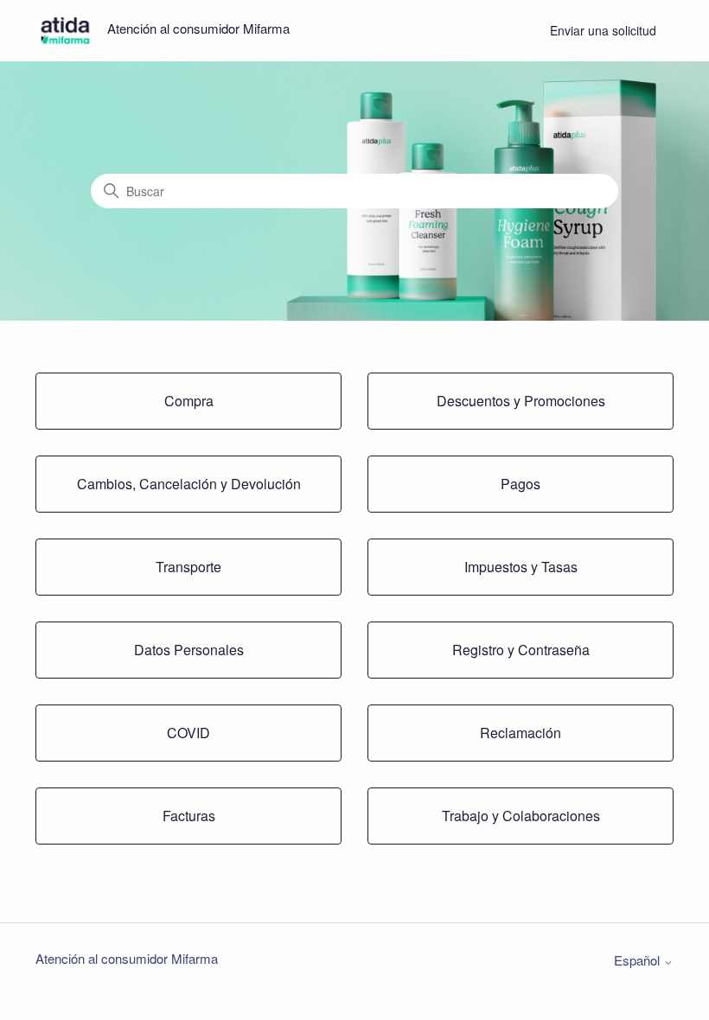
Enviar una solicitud (603, 30)
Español (638, 960)
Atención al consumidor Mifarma (126, 958)
